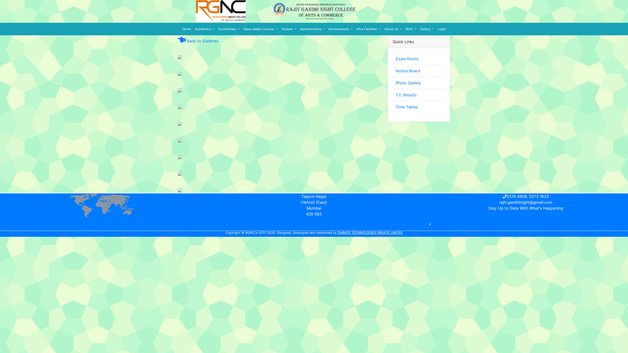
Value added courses (259, 29)
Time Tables (407, 106)
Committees (227, 29)
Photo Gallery (408, 82)
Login (442, 29)
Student (287, 29)
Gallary (426, 29)
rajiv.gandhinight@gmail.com (525, 202)
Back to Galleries (202, 40)
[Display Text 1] (180, 56)
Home (186, 29)
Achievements (339, 29)
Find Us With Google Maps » (102, 220)
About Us (391, 29)
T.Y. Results (406, 94)
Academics (203, 29)
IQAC (410, 29)
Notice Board (408, 70)
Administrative (311, 29)
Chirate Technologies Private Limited (370, 233)
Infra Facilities (367, 29)
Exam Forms (407, 58)
